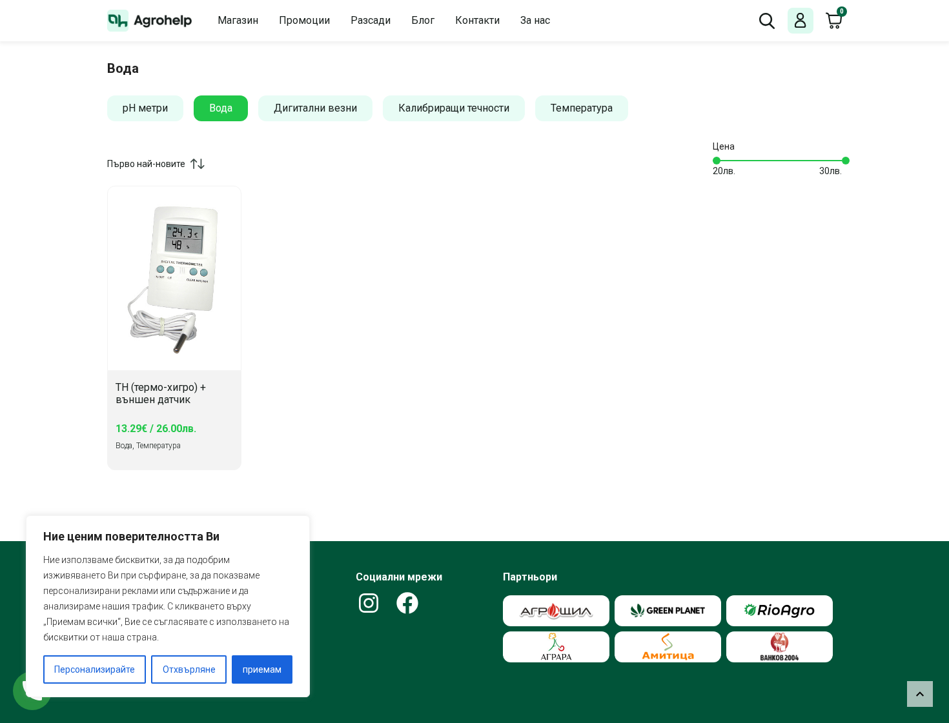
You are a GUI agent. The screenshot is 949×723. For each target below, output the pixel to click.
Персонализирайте (94, 669)
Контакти (477, 20)
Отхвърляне (189, 669)
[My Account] (800, 21)
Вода (220, 108)
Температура (582, 108)
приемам (262, 669)
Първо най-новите (146, 164)
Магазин (238, 20)
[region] (168, 606)
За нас (535, 20)
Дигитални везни (315, 108)
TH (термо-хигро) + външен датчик (161, 394)
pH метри (145, 108)
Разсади (371, 20)
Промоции (304, 20)
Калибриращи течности (453, 108)
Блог (422, 20)
